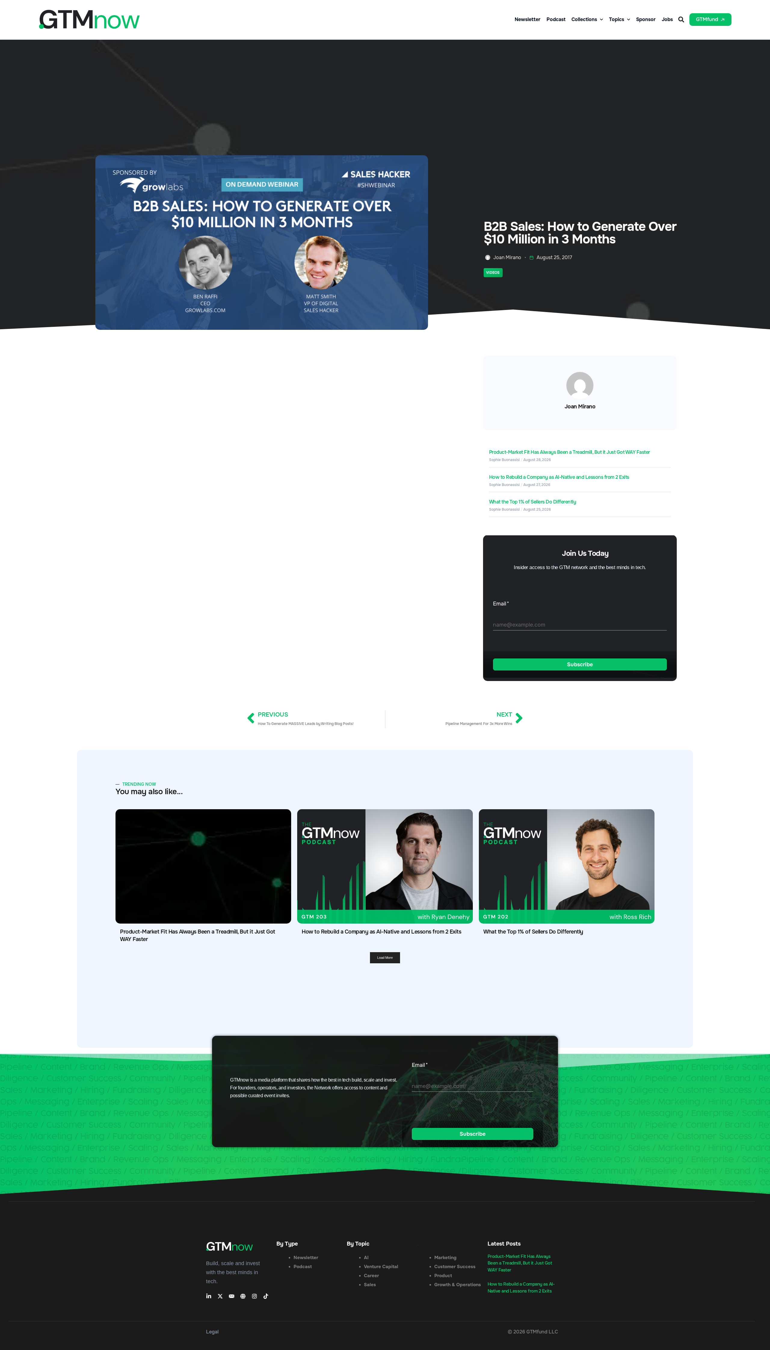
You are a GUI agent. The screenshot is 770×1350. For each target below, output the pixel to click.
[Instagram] (254, 1296)
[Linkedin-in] (208, 1296)
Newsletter (528, 20)
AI (366, 1258)
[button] (681, 19)
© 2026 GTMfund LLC (533, 1332)
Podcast (556, 20)
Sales (370, 1285)
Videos (493, 272)
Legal (212, 1332)
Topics (616, 20)
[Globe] (243, 1296)
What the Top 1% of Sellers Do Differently (532, 502)
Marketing (445, 1258)
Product (443, 1276)
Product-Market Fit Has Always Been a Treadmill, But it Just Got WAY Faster (569, 452)
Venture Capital (381, 1267)
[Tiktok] (266, 1296)
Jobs (667, 20)
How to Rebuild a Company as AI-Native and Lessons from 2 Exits (559, 477)
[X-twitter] (220, 1296)
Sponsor (646, 20)
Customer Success (455, 1267)
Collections (584, 20)
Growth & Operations (457, 1285)
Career (371, 1276)
